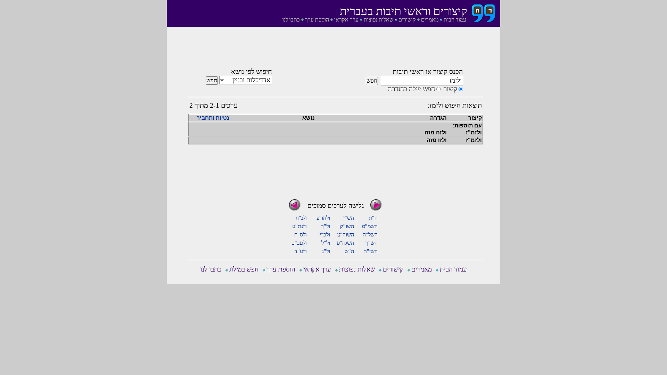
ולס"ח (300, 235)
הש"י (348, 218)
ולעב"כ (299, 243)
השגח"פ (345, 243)
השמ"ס (370, 226)
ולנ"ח (301, 218)
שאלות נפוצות (378, 20)
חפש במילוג (243, 269)
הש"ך (371, 243)
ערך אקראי (346, 20)
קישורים (407, 20)
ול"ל (325, 243)
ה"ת (373, 218)
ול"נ (326, 251)
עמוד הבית (455, 20)
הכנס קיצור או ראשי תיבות (428, 71)
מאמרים (429, 20)
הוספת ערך (317, 20)
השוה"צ (345, 235)
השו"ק (347, 226)
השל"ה (370, 235)
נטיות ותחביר (213, 118)
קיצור (450, 89)
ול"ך (325, 226)
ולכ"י (325, 235)
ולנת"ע (299, 226)
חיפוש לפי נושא (251, 71)
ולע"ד (301, 251)
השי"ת (370, 251)
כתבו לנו (291, 20)
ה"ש (349, 251)
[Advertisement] (335, 49)
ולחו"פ (323, 218)
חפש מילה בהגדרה (411, 89)
